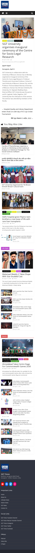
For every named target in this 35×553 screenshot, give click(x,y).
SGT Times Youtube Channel (9, 518)
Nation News (4, 502)
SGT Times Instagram (7, 523)
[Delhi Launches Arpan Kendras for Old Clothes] (6, 298)
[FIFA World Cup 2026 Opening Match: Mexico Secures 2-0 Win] (6, 448)
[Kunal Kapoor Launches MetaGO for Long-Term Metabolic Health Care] (6, 235)
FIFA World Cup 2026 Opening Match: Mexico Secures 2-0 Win (22, 450)
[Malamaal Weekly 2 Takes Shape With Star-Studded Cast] (17, 252)
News (19, 212)
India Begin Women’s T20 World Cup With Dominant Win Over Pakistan (22, 441)
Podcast (3, 538)
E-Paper (3, 544)
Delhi (4, 212)
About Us (3, 497)
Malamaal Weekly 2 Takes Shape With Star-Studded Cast (16, 275)
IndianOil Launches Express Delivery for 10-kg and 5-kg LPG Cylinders (22, 325)
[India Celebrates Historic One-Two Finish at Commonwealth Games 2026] (6, 314)
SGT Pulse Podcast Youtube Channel (11, 520)
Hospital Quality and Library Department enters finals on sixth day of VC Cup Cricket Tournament (17, 111)
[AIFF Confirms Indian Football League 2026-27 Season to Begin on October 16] (6, 399)
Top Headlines (18, 40)
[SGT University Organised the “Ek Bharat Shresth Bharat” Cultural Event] (17, 167)
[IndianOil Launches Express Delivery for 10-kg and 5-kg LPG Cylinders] (6, 323)
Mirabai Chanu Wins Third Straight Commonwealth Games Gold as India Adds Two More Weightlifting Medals (22, 412)
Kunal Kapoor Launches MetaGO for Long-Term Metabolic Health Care (22, 237)
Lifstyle (18, 271)
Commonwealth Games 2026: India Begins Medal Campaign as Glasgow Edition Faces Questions (22, 431)
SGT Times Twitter (6, 526)
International (14, 359)
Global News (6, 359)
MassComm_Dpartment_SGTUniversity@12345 (13, 62)
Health (9, 212)
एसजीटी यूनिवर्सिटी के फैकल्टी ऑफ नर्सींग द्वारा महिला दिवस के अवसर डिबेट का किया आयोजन (16, 159)
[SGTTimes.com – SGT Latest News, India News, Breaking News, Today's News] (3, 13)
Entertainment (6, 271)
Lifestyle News (5, 500)
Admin (13, 223)
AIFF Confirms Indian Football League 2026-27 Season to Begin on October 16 (22, 401)
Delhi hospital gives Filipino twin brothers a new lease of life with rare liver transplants (16, 219)
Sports (26, 359)
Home (2, 494)
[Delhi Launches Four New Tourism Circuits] (6, 290)
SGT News (4, 505)
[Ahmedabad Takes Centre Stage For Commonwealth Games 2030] (6, 306)
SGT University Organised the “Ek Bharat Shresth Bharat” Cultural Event (16, 186)
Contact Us (4, 508)
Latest (4, 40)
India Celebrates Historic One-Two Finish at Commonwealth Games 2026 (22, 316)
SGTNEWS (10, 40)
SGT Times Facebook (7, 529)
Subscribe (4, 541)
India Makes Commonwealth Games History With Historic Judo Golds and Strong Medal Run (22, 382)
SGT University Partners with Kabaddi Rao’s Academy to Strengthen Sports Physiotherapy (22, 422)
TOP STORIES (6, 214)
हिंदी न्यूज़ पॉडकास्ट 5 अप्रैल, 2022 (22, 118)
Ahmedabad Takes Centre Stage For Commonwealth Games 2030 (22, 307)
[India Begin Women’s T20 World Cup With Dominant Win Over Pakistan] (6, 439)
